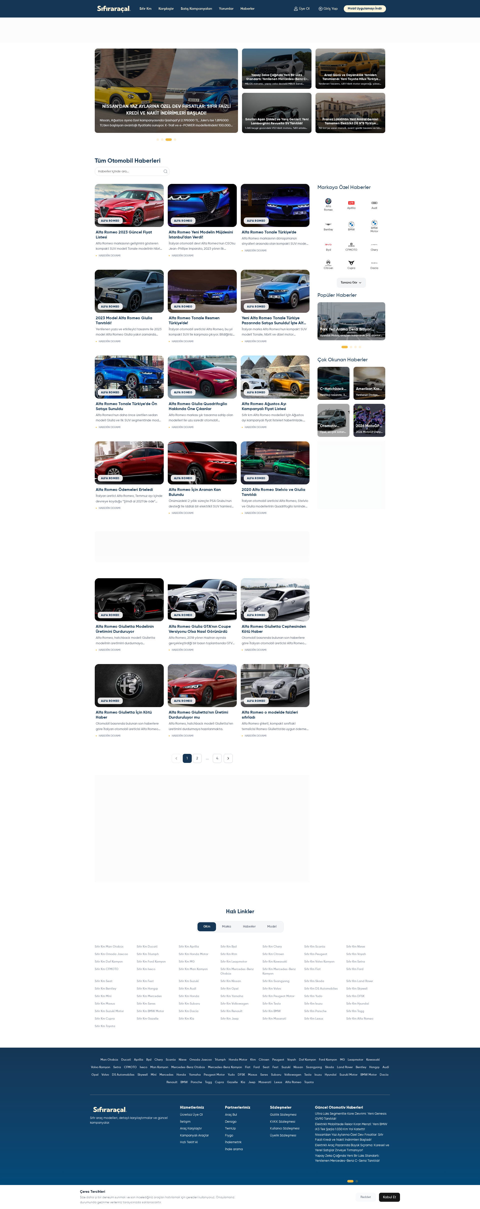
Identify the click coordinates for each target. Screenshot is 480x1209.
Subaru (276, 1074)
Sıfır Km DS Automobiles (321, 988)
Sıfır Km (146, 9)
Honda (181, 1074)
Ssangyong (314, 1067)
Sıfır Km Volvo (271, 988)
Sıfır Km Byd (228, 946)
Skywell (143, 1074)
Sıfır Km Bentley (105, 988)
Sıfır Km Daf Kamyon (109, 961)
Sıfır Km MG (186, 961)
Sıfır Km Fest (145, 981)
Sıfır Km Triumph (148, 954)
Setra (117, 1067)
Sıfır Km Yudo (313, 996)
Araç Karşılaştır (191, 1128)
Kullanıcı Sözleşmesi (285, 1128)
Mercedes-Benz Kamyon (225, 1067)
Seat (266, 1067)
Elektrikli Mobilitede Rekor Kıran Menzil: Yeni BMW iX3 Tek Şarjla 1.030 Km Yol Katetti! (351, 1127)
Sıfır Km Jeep (229, 1018)
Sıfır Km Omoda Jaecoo (111, 954)
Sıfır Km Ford (355, 969)
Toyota (309, 1082)
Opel (95, 1074)
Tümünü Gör (349, 282)
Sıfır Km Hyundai (357, 1003)
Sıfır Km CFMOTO (106, 969)
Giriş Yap (331, 9)
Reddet (365, 1197)
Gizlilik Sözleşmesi (283, 1114)
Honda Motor (238, 1059)
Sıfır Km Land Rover (359, 981)
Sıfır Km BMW (271, 1011)
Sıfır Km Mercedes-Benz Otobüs (237, 971)
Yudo (231, 1074)
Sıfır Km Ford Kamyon (151, 961)
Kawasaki (373, 1059)
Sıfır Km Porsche (315, 1011)
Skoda (329, 1067)
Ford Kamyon (328, 1059)
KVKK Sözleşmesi (282, 1121)
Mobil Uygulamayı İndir (365, 8)
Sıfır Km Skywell (357, 988)
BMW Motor (368, 1074)
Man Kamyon (159, 1067)
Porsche (196, 1082)
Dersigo (230, 1121)
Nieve (182, 1059)
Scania (171, 1059)
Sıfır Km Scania (314, 946)
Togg (208, 1082)
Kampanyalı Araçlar (194, 1135)
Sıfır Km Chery (272, 946)
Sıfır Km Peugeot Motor (278, 996)
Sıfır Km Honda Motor (193, 954)
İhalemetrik (233, 1142)
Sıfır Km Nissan (230, 981)
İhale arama (234, 1149)
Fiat (247, 1067)
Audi (385, 1067)
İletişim (185, 1121)
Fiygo (229, 1135)
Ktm (253, 1059)
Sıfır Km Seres (146, 1003)
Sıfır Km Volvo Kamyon (319, 961)
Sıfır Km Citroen (273, 954)
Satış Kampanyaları (196, 9)
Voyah (291, 1059)
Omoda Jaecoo (201, 1059)
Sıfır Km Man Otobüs (109, 946)
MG (342, 1059)
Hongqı (374, 1067)
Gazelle (232, 1082)
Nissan (298, 1067)
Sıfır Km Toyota (105, 1026)
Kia (243, 1082)
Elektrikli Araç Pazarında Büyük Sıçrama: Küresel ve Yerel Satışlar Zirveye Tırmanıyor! (352, 1148)
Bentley (361, 1067)
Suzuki (286, 1067)
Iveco (143, 1067)
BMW (184, 1082)
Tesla (308, 1074)
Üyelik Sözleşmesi (283, 1135)
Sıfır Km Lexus (313, 1018)
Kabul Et (389, 1197)
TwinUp (230, 1128)
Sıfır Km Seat (103, 981)
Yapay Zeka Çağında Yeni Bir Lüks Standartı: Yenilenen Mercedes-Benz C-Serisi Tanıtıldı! (347, 1158)
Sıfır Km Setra (355, 961)
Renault (172, 1082)
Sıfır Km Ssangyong (276, 981)
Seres (264, 1074)
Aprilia (138, 1059)
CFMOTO (130, 1067)
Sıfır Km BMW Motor (150, 1011)
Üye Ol (304, 9)
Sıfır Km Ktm (228, 954)
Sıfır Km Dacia (188, 1011)
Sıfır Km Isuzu (313, 1003)
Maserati (264, 1082)
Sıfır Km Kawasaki (274, 961)
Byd (149, 1059)
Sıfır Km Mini (103, 996)
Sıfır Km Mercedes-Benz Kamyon (279, 971)
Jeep (252, 1082)
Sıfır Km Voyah (356, 954)
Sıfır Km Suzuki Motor (109, 1011)
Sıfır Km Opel (229, 988)
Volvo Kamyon (100, 1067)
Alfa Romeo (293, 1082)
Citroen (264, 1059)
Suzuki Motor (349, 1074)
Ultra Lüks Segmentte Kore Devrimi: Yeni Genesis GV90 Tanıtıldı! (350, 1116)
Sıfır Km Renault (231, 1011)
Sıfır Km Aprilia (189, 946)
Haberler (247, 9)
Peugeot (278, 1059)
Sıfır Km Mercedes (149, 996)
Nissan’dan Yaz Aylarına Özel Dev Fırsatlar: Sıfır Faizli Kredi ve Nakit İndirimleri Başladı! (349, 1137)
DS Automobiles (123, 1074)
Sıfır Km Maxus (105, 1003)
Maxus (252, 1074)
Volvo (105, 1074)
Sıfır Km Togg (355, 1011)
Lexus (278, 1082)
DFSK (241, 1074)
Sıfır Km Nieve (355, 946)
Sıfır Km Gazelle (147, 1018)
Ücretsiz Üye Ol (191, 1114)
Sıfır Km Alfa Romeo (359, 1018)
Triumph (220, 1059)
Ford (257, 1067)
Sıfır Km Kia (186, 1018)
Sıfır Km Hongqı (147, 988)
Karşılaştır (166, 9)
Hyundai (330, 1074)
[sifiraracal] (113, 9)
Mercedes (167, 1074)
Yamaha (195, 1074)
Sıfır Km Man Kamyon (193, 969)
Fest (275, 1067)
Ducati (126, 1059)
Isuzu (318, 1074)
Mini (153, 1074)
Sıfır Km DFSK (355, 996)
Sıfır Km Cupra (105, 1018)
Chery (158, 1059)
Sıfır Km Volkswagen (234, 1003)
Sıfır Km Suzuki (189, 981)
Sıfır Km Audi (187, 988)
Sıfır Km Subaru (189, 1003)
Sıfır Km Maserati (274, 1018)
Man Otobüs (109, 1059)
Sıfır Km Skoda (314, 981)
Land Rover (345, 1067)
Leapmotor (355, 1059)
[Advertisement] (240, 30)
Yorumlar (226, 9)
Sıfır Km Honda (189, 996)
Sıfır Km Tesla (271, 1003)
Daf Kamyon (307, 1059)
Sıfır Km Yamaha (231, 996)
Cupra (219, 1082)
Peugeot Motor (214, 1074)
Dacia (384, 1074)
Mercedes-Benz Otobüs (188, 1067)
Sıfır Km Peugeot (315, 954)
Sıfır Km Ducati (147, 946)
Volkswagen (292, 1074)
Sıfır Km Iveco (146, 969)
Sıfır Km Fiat (312, 969)
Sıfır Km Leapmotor (233, 961)
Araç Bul (231, 1114)
